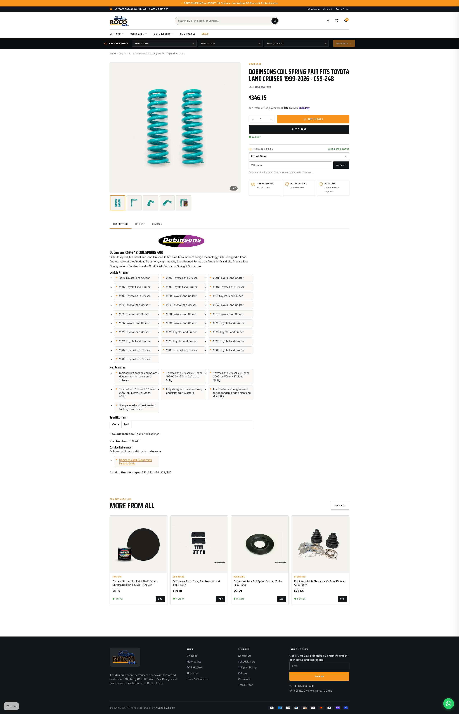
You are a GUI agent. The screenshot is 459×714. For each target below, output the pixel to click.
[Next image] (234, 127)
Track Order (342, 9)
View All (340, 505)
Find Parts (342, 43)
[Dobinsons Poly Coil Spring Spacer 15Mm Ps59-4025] (259, 544)
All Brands (192, 673)
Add (160, 598)
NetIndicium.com (165, 707)
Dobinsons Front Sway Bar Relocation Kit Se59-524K (197, 583)
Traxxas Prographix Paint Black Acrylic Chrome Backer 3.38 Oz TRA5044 (134, 583)
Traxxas (117, 577)
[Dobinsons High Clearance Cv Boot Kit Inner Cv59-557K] (320, 544)
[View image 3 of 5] (150, 202)
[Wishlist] (337, 20)
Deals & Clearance (198, 679)
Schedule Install (247, 661)
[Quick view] (163, 530)
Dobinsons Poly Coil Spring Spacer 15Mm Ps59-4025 (258, 583)
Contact (327, 9)
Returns (242, 673)
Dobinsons (125, 53)
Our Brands (137, 34)
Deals (205, 34)
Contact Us (244, 655)
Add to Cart (315, 119)
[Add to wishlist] (163, 521)
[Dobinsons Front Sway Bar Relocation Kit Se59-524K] (199, 544)
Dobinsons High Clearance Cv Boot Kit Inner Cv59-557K (320, 583)
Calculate (341, 165)
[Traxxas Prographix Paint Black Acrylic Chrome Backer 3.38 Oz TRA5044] (138, 544)
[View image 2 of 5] (134, 202)
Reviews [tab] (157, 224)
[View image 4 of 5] (167, 202)
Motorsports (162, 34)
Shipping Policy (247, 667)
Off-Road (115, 34)
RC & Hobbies (187, 34)
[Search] (274, 21)
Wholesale (314, 9)
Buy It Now (299, 129)
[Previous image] (115, 127)
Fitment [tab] (140, 224)
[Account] (328, 20)
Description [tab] (120, 224)
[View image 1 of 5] (117, 202)
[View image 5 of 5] (183, 202)
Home (113, 53)
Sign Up (319, 676)
